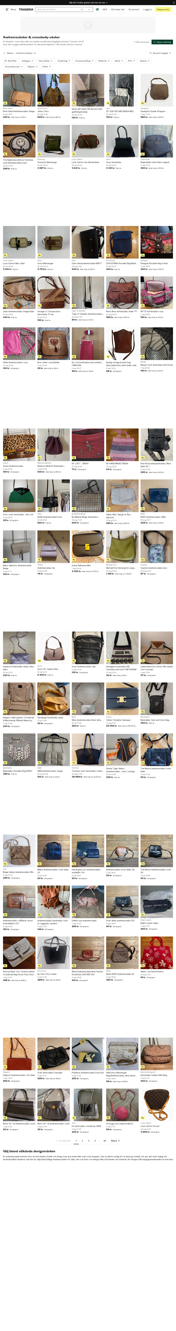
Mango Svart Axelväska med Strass (157, 365)
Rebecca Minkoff (44, 463)
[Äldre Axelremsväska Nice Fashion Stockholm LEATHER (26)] (88, 953)
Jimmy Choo (42, 108)
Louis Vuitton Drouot (150, 1126)
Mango (143, 362)
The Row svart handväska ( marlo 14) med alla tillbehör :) (87, 771)
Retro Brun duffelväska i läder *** (121, 311)
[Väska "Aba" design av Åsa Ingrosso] (122, 495)
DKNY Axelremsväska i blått (153, 517)
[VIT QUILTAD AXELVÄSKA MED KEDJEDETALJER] (122, 90)
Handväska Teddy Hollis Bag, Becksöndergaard (154, 1075)
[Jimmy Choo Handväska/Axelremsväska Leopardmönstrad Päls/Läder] (53, 90)
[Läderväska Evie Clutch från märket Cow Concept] (157, 648)
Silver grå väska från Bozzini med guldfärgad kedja (87, 110)
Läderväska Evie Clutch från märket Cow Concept (157, 668)
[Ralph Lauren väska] (157, 902)
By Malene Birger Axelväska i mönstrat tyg (85, 517)
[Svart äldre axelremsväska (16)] (122, 902)
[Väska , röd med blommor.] (157, 953)
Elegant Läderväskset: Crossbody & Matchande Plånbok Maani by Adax (18, 719)
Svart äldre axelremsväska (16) (120, 920)
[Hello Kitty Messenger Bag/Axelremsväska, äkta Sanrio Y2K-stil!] (122, 1054)
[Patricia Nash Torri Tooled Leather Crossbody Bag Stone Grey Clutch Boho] (19, 953)
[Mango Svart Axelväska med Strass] (157, 343)
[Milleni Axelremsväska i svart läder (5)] (53, 851)
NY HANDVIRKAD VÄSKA (117, 463)
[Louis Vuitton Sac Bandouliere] (88, 141)
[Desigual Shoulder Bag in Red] (157, 242)
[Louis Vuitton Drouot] (157, 1105)
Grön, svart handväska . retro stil (18, 514)
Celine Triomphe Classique (118, 720)
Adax (39, 514)
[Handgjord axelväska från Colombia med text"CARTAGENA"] (122, 648)
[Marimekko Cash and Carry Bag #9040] (157, 698)
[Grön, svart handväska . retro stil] (19, 495)
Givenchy (41, 159)
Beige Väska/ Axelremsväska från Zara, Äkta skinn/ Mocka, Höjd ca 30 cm (18, 872)
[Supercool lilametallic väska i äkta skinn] (19, 648)
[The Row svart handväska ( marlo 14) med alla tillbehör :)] (88, 749)
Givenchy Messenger (47, 162)
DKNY (143, 514)
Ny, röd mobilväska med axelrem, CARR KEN (87, 363)
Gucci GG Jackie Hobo (47, 669)
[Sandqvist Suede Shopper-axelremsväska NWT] (157, 90)
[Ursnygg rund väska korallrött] (122, 1105)
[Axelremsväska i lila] (53, 546)
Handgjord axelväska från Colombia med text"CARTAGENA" (121, 668)
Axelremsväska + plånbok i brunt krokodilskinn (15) (18, 922)
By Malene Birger (79, 514)
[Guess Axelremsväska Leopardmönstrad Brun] (19, 444)
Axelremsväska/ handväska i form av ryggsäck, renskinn (52, 922)
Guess (5, 463)
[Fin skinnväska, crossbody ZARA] (88, 1105)
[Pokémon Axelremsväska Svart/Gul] (88, 1054)
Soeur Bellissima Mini (81, 565)
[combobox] (60, 9)
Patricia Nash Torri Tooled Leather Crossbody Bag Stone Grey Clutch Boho (19, 973)
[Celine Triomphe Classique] (122, 698)
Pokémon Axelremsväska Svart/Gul (88, 1072)
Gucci (108, 159)
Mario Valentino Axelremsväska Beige (17, 567)
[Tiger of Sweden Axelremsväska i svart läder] (88, 292)
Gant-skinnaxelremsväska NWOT (87, 263)
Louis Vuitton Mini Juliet (14, 263)
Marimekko (145, 717)
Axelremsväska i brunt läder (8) (120, 869)
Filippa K (6, 1072)
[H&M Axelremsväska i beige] (53, 749)
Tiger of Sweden (78, 311)
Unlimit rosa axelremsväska (84, 920)
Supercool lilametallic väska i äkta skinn (18, 668)
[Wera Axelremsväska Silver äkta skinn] (88, 698)
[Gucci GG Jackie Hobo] (53, 648)
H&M (39, 768)
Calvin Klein (145, 159)
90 (105, 1141)
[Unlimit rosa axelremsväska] (88, 902)
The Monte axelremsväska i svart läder (156, 770)
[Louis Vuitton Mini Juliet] (19, 242)
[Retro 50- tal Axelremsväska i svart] (19, 1105)
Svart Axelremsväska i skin (84, 666)
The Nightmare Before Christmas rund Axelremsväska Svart (18, 161)
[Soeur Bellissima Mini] (88, 546)
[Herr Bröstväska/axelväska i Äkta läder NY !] (157, 444)
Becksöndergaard (148, 1072)
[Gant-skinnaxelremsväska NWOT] (88, 242)
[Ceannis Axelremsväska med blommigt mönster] (157, 546)
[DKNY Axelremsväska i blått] (157, 495)
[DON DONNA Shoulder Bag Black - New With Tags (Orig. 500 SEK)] (122, 242)
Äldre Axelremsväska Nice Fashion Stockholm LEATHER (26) (87, 973)
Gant (73, 260)
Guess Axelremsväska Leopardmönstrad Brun (13, 466)
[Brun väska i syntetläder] (53, 343)
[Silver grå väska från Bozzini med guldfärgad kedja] (88, 90)
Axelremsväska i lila (46, 568)
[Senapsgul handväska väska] (53, 698)
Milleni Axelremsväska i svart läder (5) (53, 871)
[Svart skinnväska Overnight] (53, 1054)
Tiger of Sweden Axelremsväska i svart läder (87, 314)
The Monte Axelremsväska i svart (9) (156, 871)
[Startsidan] (26, 9)
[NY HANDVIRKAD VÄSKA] (122, 444)
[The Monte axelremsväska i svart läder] (157, 749)
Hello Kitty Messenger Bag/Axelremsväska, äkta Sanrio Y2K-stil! (120, 1074)
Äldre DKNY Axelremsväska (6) (120, 974)
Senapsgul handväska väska (50, 717)
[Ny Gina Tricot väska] (53, 953)
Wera (74, 717)
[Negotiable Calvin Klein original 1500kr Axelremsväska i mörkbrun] (157, 141)
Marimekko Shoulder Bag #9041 (17, 771)
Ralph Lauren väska (149, 923)
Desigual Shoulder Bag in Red (154, 263)
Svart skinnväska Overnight (49, 1072)
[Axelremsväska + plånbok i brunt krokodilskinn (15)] (19, 902)
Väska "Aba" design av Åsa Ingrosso (118, 516)
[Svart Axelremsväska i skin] (88, 648)
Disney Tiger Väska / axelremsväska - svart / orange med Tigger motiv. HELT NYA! (120, 770)
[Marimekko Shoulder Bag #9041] (19, 749)
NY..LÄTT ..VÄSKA (80, 463)
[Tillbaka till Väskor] (4, 53)
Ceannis (144, 565)
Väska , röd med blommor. (152, 971)
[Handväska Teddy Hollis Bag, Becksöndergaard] (157, 1054)
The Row (75, 768)
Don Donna (110, 260)
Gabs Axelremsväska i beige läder (18, 311)
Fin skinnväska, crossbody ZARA (86, 1126)
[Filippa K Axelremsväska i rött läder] (19, 1054)
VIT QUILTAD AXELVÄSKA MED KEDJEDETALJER (120, 111)
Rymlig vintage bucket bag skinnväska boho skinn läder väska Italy (121, 364)
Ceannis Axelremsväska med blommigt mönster (154, 568)
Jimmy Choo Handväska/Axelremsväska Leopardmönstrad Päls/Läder (50, 111)
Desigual (144, 260)
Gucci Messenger (45, 263)
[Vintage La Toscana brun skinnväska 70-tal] (53, 292)
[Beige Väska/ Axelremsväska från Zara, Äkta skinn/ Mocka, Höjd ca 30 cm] (19, 851)
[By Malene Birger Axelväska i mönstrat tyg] (88, 495)
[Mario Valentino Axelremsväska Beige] (19, 546)
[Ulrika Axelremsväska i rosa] (19, 343)
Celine (108, 717)
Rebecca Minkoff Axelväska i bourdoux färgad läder (50, 466)
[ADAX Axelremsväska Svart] (53, 495)
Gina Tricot (41, 971)
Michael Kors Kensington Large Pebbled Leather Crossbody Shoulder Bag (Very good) (120, 568)
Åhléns (40, 565)
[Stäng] (174, 2)
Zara (108, 108)
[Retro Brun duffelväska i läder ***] (122, 292)
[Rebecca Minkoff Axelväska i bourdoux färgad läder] (53, 444)
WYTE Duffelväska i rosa (152, 311)
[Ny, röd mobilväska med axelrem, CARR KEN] (88, 343)
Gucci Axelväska (113, 162)
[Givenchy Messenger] (53, 141)
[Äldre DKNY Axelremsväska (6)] (122, 953)
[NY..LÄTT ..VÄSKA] (88, 444)
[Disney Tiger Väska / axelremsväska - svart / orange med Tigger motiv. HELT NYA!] (122, 749)
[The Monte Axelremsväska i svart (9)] (157, 851)
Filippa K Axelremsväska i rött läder (19, 1075)
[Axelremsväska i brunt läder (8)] (122, 851)
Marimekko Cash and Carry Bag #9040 (155, 720)
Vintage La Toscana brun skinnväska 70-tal (48, 312)
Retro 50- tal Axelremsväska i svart (19, 1123)
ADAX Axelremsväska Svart (49, 517)
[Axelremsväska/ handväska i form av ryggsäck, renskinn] (53, 902)
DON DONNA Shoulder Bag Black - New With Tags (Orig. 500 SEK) (122, 263)
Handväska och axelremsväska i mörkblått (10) (86, 871)
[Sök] (82, 9)
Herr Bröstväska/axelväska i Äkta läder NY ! (156, 465)
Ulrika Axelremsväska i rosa (15, 362)
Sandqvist (145, 108)
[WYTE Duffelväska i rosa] (157, 292)
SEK (105, 9)
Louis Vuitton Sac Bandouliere (85, 162)
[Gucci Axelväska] (122, 141)
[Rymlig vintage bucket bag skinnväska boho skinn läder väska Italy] (122, 343)
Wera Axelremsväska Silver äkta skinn (86, 720)
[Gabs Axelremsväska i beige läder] (19, 292)
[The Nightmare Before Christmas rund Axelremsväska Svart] (19, 141)
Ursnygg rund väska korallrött (119, 1123)
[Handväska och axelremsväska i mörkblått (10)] (88, 851)
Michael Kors (111, 565)
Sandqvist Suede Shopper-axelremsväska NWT (153, 111)
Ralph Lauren (146, 920)
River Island (8, 108)
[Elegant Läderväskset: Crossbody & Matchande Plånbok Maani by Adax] (19, 698)
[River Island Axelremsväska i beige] (19, 90)
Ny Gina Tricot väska (46, 974)
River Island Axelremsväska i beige (19, 111)
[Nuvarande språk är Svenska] (97, 9)
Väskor (10, 53)
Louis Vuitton (77, 159)
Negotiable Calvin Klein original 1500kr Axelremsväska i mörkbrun (156, 162)
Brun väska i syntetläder (48, 362)
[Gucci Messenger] (53, 242)
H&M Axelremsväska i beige (50, 771)
